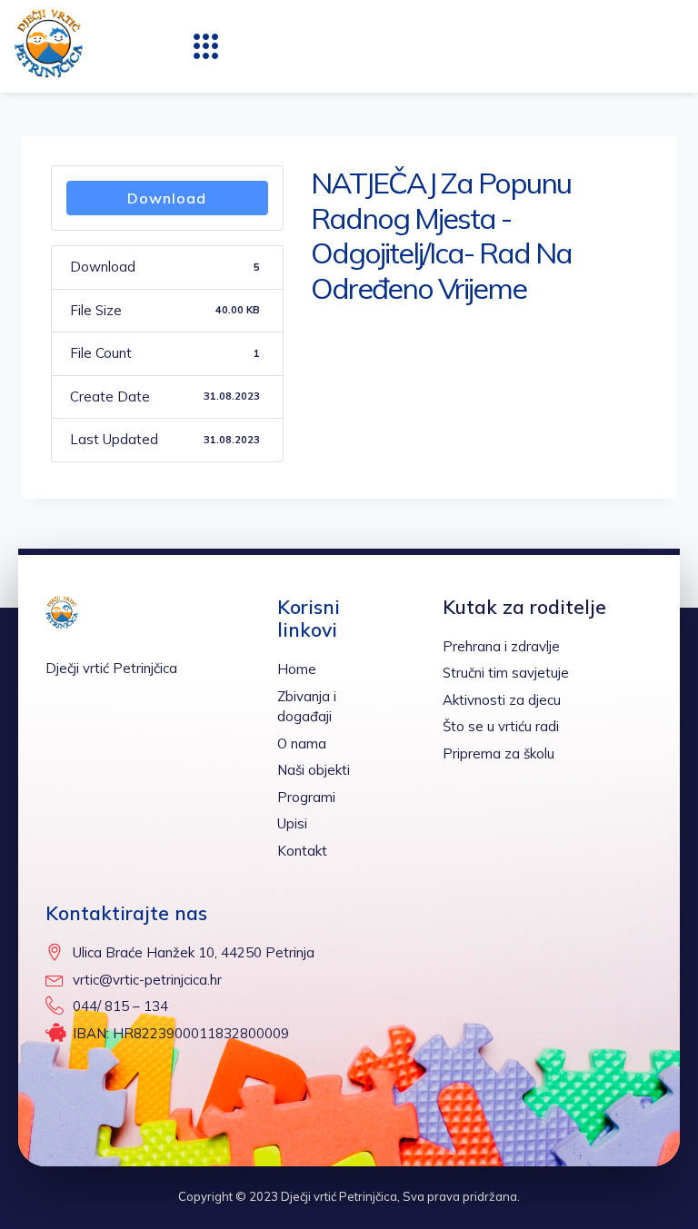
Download (166, 198)
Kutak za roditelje (524, 607)
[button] (206, 46)
